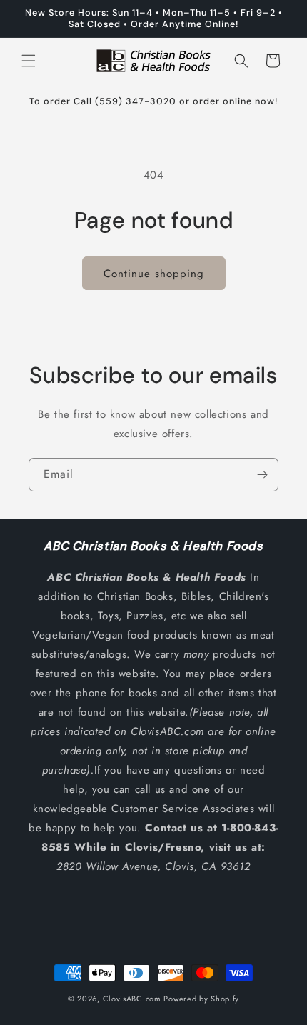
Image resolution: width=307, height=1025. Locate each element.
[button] (28, 60)
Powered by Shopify (201, 998)
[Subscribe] (262, 474)
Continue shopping (154, 273)
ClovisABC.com (132, 998)
